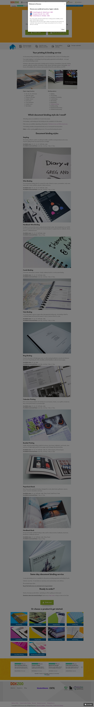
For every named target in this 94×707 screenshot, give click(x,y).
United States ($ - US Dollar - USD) (41, 15)
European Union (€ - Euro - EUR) (41, 14)
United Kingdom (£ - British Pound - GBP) (43, 12)
